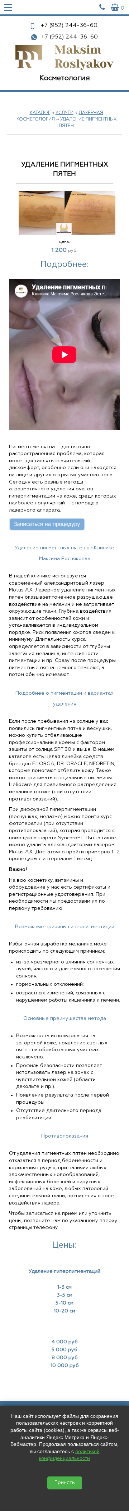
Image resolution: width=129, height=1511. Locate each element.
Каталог (40, 113)
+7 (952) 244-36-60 (69, 37)
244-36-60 (69, 25)
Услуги (64, 113)
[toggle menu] (8, 7)
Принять (64, 1482)
